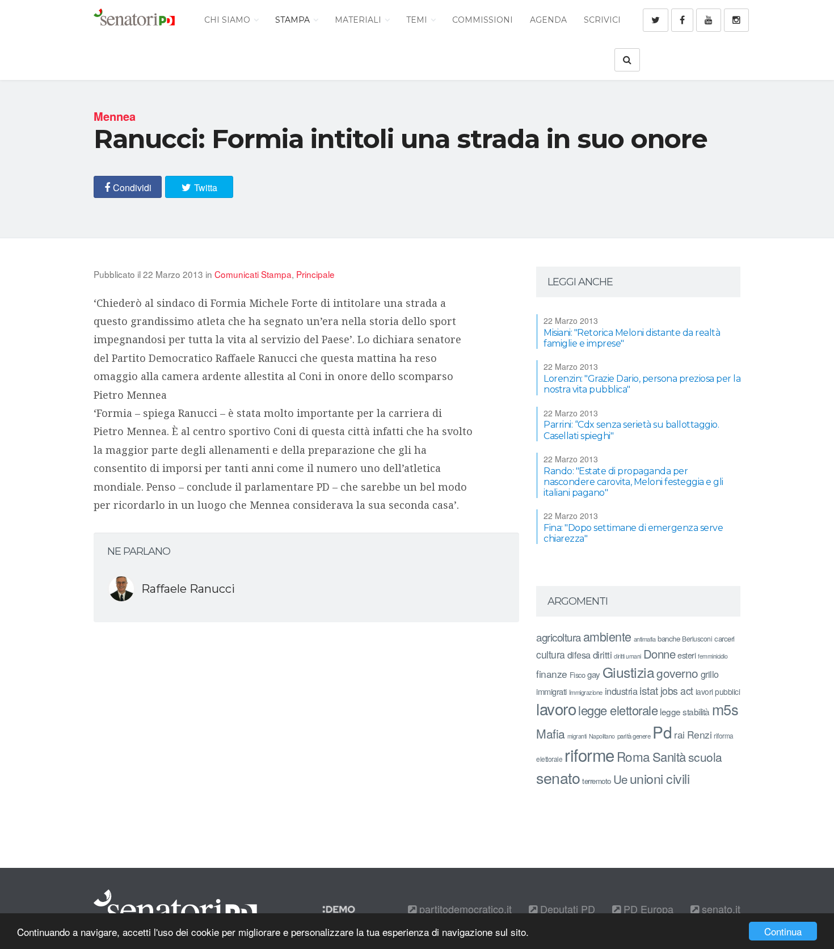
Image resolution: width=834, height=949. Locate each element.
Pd (662, 731)
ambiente (607, 636)
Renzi (699, 734)
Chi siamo (228, 20)
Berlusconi (697, 638)
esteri (686, 655)
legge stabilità (685, 711)
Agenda (548, 20)
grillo (710, 674)
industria (621, 691)
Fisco (578, 674)
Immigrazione (586, 692)
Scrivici (602, 20)
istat (648, 690)
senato (558, 777)
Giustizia (629, 672)
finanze (551, 674)
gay (593, 674)
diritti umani (627, 656)
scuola (705, 756)
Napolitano (602, 736)
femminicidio (712, 656)
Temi (417, 20)
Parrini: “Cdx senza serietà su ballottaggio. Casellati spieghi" (631, 430)
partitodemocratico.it (464, 908)
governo (677, 672)
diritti (602, 654)
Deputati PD (566, 908)
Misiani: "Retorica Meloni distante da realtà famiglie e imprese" (632, 338)
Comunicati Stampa (253, 274)
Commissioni (482, 20)
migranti (577, 736)
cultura (550, 654)
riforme (589, 754)
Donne (659, 654)
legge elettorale (618, 710)
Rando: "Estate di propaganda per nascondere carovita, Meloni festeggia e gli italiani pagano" (633, 482)
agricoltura (558, 636)
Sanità (669, 756)
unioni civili (660, 778)
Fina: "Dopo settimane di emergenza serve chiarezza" (633, 533)
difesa (579, 654)
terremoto (596, 780)
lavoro (556, 708)
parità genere (634, 735)
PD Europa (647, 908)
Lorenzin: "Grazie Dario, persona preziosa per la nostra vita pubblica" (642, 384)
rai (679, 734)
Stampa (293, 20)
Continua (783, 931)
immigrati (551, 691)
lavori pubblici (718, 691)
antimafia (645, 638)
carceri (724, 638)
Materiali (359, 20)
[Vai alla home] (134, 20)
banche (669, 638)
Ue (620, 778)
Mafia (550, 733)
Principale (315, 274)
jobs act (676, 691)
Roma (633, 756)
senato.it (719, 908)
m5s (725, 709)
